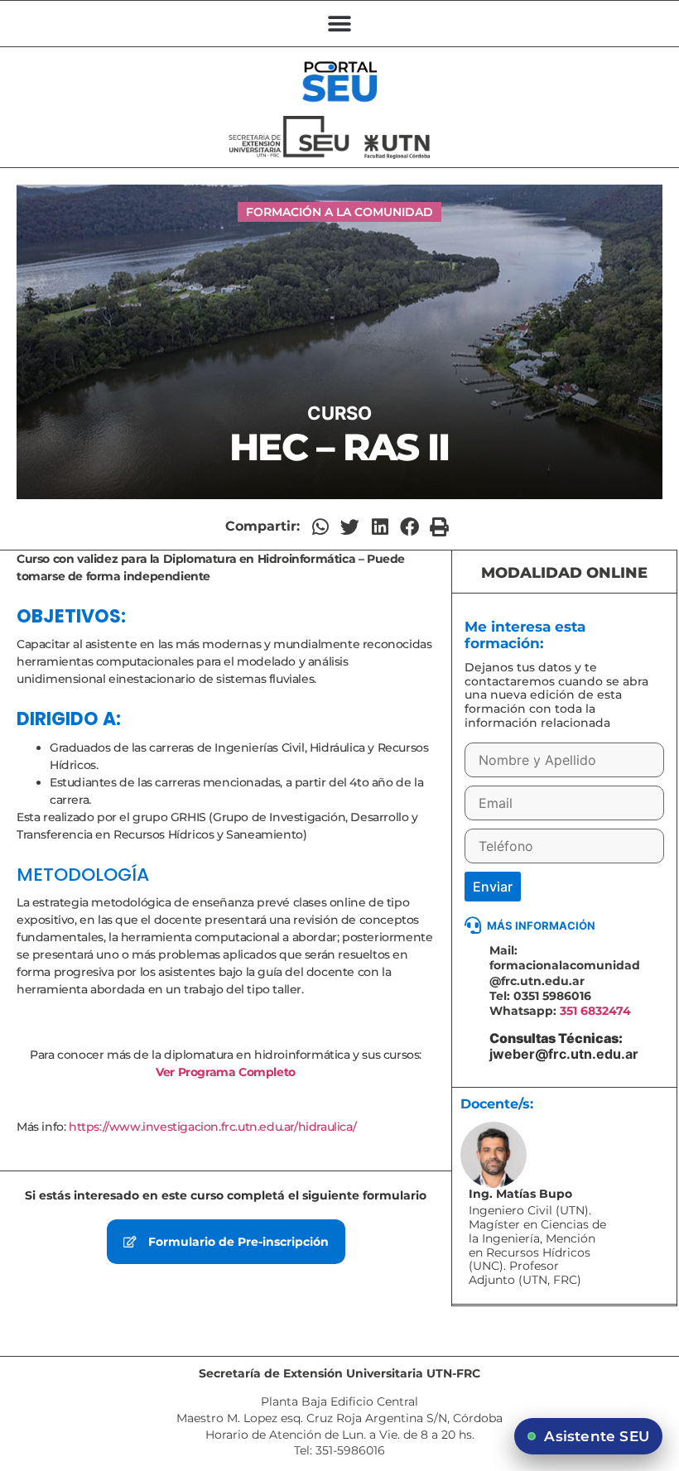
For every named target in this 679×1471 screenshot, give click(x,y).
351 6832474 (595, 1010)
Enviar (493, 886)
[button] (340, 23)
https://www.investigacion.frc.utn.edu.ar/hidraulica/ (212, 1126)
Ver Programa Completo (226, 1072)
